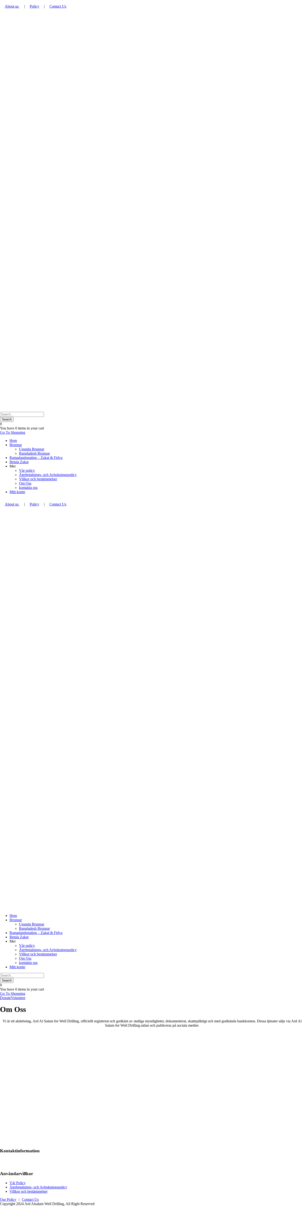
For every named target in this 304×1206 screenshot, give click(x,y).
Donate (5, 998)
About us (12, 6)
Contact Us (57, 6)
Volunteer (18, 998)
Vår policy (27, 470)
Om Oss (25, 483)
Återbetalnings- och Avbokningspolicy (48, 475)
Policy (34, 6)
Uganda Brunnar (31, 449)
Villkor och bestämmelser (38, 479)
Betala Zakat (19, 462)
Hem (13, 441)
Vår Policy (18, 1183)
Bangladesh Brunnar (34, 453)
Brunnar (16, 445)
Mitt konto (17, 492)
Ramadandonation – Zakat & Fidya (36, 458)
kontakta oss (28, 488)
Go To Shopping (12, 432)
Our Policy (8, 1199)
